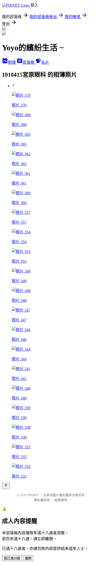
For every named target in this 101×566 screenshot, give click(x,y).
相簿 (12, 62)
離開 (28, 558)
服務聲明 (60, 500)
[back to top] (6, 486)
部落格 (29, 62)
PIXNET (32, 495)
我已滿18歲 (12, 558)
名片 (45, 62)
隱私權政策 (42, 500)
